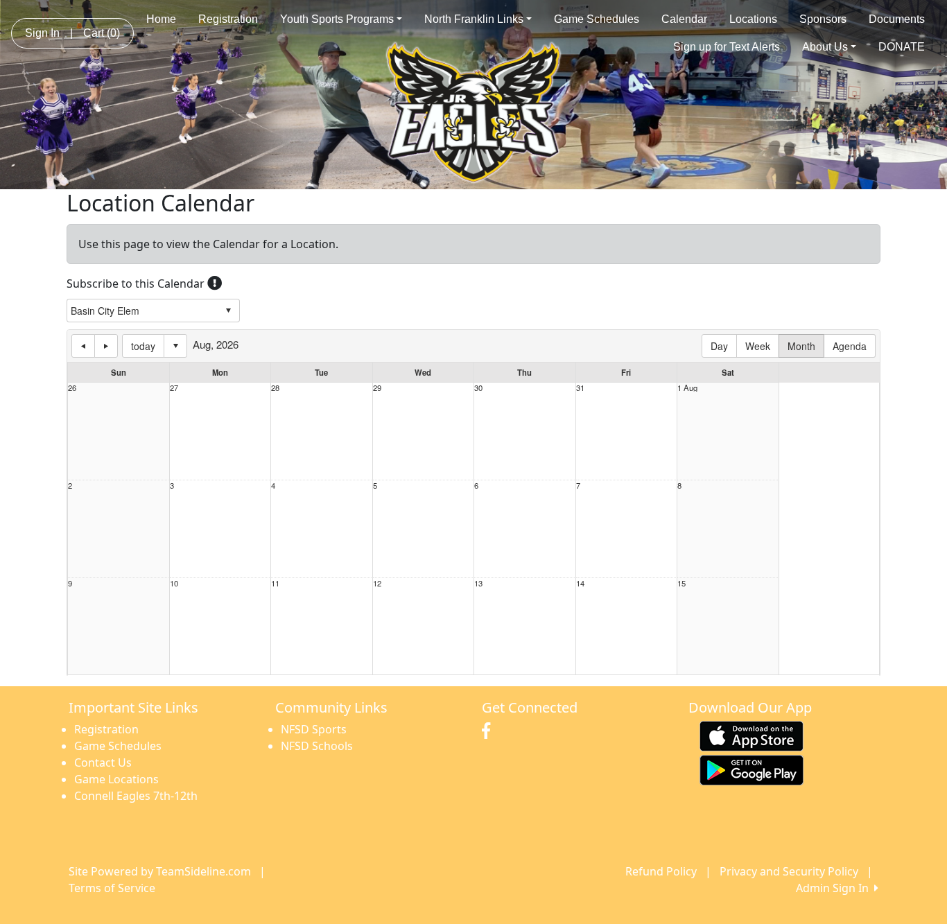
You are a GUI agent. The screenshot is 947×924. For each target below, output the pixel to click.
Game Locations (116, 779)
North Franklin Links (473, 19)
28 (275, 388)
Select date (175, 346)
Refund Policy (661, 871)
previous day (83, 346)
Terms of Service (112, 888)
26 (72, 388)
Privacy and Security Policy (789, 871)
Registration (228, 19)
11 (275, 583)
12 (377, 583)
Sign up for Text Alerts (726, 47)
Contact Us (103, 762)
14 (580, 583)
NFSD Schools (317, 745)
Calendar (684, 19)
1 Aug (687, 388)
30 (478, 388)
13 (478, 583)
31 (580, 388)
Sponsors (822, 19)
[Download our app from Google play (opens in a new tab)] (751, 768)
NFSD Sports (314, 729)
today (143, 346)
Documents (897, 19)
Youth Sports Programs (337, 19)
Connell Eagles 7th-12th (136, 795)
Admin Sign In (835, 888)
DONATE (901, 47)
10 (174, 583)
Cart (101, 33)
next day (106, 346)
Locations (753, 19)
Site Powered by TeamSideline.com (160, 871)
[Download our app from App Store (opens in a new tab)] (751, 734)
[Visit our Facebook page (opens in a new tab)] (489, 731)
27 (174, 388)
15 (681, 583)
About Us (825, 47)
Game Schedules (596, 19)
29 (377, 388)
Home (161, 19)
